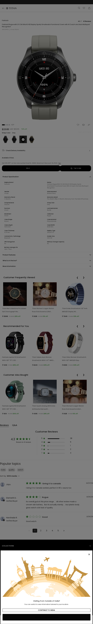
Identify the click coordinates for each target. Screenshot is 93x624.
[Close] (46, 553)
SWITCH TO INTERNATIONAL (46, 617)
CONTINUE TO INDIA (46, 610)
